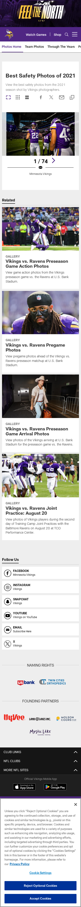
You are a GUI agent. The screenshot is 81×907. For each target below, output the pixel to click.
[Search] (66, 34)
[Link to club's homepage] (9, 32)
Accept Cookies (41, 898)
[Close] (76, 804)
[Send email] (61, 99)
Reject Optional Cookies (40, 885)
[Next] (53, 160)
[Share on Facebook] (41, 99)
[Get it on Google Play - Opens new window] (55, 789)
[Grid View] (17, 97)
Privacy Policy (19, 864)
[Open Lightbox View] (40, 146)
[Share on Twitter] (51, 99)
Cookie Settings (40, 873)
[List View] (27, 97)
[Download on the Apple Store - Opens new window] (24, 787)
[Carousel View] (8, 97)
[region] (40, 852)
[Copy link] (72, 97)
